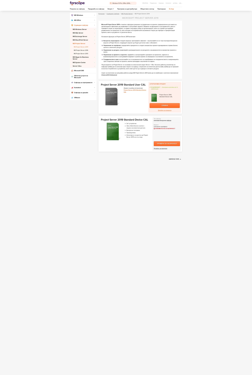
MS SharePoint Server (80, 40)
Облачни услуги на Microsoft (81, 77)
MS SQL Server (78, 33)
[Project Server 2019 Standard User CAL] (111, 96)
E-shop (171, 9)
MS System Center (79, 63)
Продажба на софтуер (96, 9)
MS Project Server (79, 44)
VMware (77, 98)
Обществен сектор (147, 9)
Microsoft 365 (79, 71)
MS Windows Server (80, 29)
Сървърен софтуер (81, 25)
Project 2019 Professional (109, 75)
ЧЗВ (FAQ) (145, 3)
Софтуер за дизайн (81, 93)
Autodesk (77, 88)
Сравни (165, 105)
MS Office (77, 20)
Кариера (161, 3)
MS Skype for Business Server (81, 58)
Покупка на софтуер (77, 9)
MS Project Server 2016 (81, 50)
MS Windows (78, 15)
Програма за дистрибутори (127, 9)
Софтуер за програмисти (83, 83)
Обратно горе (174, 159)
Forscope (101, 14)
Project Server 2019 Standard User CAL (123, 84)
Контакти (168, 3)
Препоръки (161, 9)
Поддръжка (153, 3)
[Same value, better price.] (77, 3)
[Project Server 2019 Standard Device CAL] (113, 131)
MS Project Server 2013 (81, 53)
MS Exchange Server (80, 36)
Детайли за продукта (164, 110)
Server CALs (77, 66)
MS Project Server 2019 (81, 47)
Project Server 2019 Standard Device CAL (124, 119)
